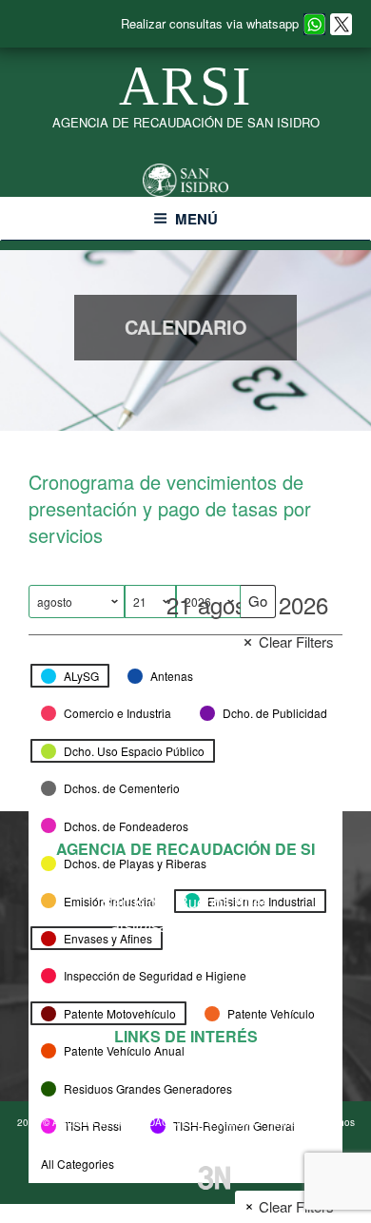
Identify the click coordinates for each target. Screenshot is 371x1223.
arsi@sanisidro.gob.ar (185, 926)
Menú (196, 218)
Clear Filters (296, 641)
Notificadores (185, 1066)
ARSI (185, 86)
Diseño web (169, 1176)
